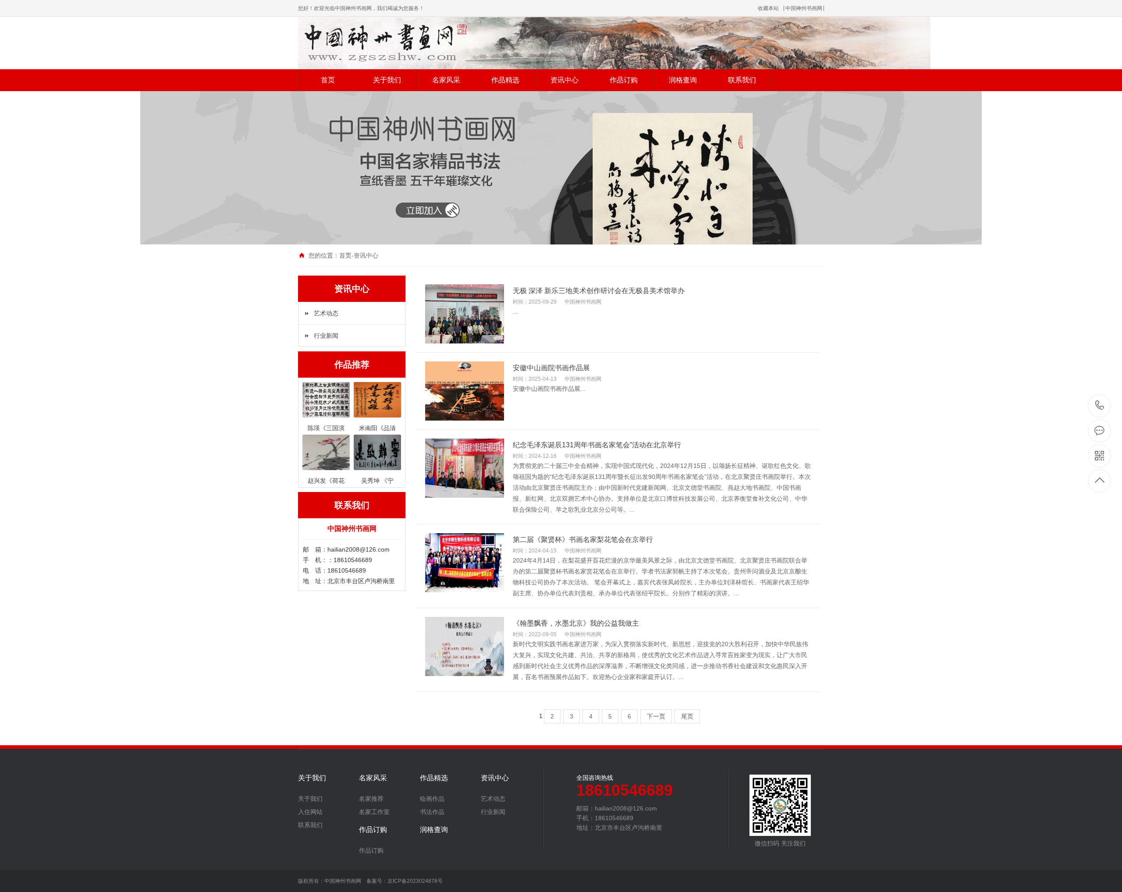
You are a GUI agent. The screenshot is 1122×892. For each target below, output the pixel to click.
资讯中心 (564, 80)
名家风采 (446, 80)
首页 (328, 80)
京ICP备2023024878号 (415, 881)
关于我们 (387, 80)
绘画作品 (432, 799)
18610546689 (1099, 406)
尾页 (687, 716)
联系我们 (742, 80)
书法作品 (432, 812)
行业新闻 (326, 335)
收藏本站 (768, 8)
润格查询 (683, 80)
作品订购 (624, 80)
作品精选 (505, 80)
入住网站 (310, 812)
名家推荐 (371, 799)
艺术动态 (326, 313)
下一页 (656, 716)
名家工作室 (374, 812)
